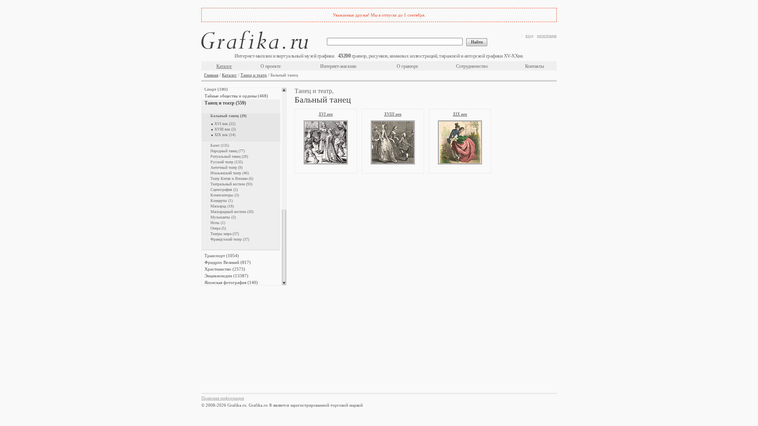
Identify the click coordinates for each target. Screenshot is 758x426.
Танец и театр (253, 75)
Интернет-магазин (338, 66)
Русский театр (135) (226, 162)
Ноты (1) (217, 222)
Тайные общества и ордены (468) (236, 95)
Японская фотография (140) (231, 282)
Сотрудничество (472, 66)
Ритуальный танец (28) (229, 156)
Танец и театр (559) (225, 103)
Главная (211, 75)
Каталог (224, 66)
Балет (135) (219, 145)
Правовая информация (222, 398)
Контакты (534, 66)
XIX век (460, 114)
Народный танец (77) (227, 151)
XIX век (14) (224, 135)
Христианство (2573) (225, 269)
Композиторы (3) (224, 195)
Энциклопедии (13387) (226, 275)
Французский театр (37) (229, 239)
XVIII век (393, 114)
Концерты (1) (221, 200)
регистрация (547, 36)
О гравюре (407, 66)
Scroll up (284, 90)
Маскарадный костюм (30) (231, 211)
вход (529, 36)
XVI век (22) (224, 123)
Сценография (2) (224, 189)
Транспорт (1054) (222, 255)
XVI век (326, 114)
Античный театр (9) (226, 167)
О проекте (271, 66)
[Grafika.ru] (254, 41)
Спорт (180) (216, 89)
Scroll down (284, 283)
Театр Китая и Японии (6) (231, 178)
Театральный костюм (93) (231, 184)
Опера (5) (218, 228)
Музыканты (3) (223, 217)
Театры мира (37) (224, 234)
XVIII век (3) (225, 129)
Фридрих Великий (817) (228, 262)
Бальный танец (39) (228, 116)
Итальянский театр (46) (229, 173)
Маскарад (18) (222, 206)
